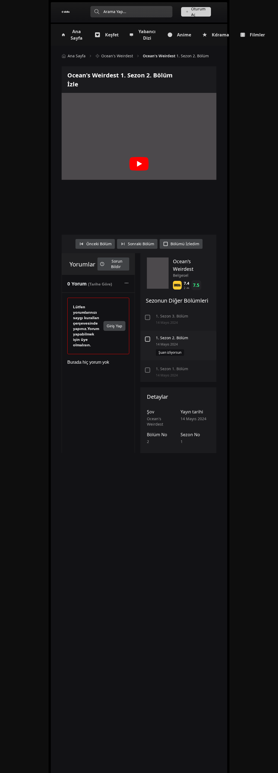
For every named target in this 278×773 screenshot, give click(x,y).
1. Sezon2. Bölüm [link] (176, 55)
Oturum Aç (198, 12)
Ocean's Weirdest (117, 55)
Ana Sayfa (77, 55)
